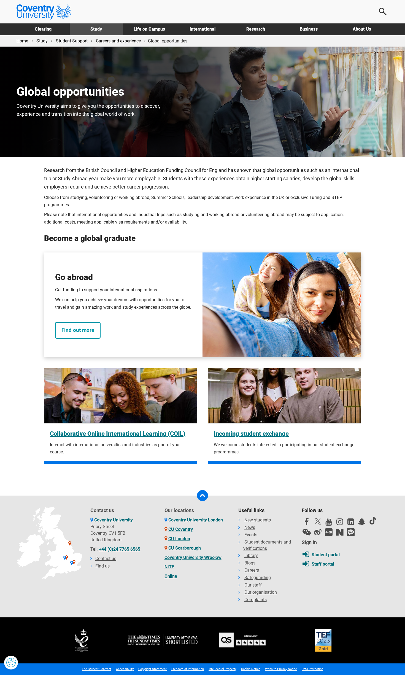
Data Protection (312, 669)
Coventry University (113, 520)
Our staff (253, 585)
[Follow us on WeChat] (307, 532)
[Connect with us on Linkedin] (351, 523)
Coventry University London (195, 520)
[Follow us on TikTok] (373, 521)
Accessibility (125, 669)
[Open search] (382, 11)
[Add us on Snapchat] (362, 523)
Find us (102, 566)
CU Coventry (180, 529)
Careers (251, 570)
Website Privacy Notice (281, 669)
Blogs (249, 563)
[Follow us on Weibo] (318, 532)
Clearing (43, 29)
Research (255, 29)
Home (22, 41)
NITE (169, 566)
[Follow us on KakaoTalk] (351, 532)
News (249, 527)
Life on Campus (149, 29)
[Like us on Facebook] (307, 523)
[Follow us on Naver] (340, 532)
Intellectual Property (222, 669)
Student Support (72, 41)
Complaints (255, 599)
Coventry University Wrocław (193, 557)
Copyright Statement (152, 669)
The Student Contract (96, 669)
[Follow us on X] (318, 521)
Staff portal (323, 564)
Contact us (105, 558)
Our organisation (260, 592)
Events (250, 534)
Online (170, 576)
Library (251, 555)
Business (309, 29)
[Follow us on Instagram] (340, 523)
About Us (362, 29)
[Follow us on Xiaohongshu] (329, 532)
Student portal (326, 554)
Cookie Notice (250, 669)
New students (257, 520)
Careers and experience (118, 41)
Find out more (77, 330)
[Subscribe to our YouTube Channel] (329, 523)
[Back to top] (202, 495)
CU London (179, 538)
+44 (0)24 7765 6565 (119, 549)
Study (96, 29)
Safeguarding (257, 577)
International (202, 29)
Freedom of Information (187, 669)
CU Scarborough (184, 548)
